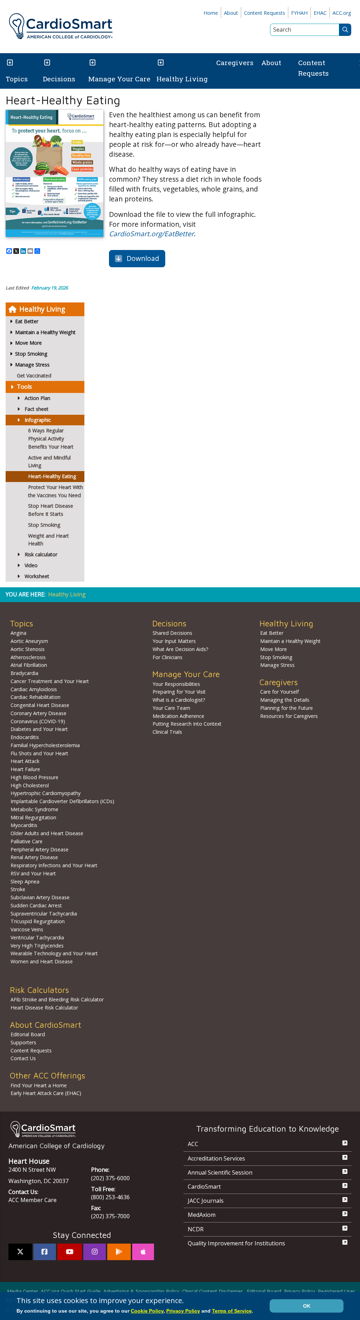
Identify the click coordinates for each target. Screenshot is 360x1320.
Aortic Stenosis (28, 649)
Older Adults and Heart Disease (47, 833)
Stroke (18, 889)
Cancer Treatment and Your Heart (50, 681)
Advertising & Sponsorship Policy (141, 1291)
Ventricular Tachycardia (37, 937)
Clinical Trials (167, 731)
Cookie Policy (147, 1311)
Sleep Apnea (25, 881)
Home (211, 13)
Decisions (59, 78)
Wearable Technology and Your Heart (54, 953)
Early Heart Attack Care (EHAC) (46, 1093)
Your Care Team (171, 708)
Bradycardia (24, 673)
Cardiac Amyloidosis (34, 689)
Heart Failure (25, 769)
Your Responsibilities (176, 684)
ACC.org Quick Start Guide (71, 1291)
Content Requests (264, 13)
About (231, 13)
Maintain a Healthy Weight (290, 641)
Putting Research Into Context (187, 723)
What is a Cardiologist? (179, 699)
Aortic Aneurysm (29, 641)
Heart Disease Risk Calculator (44, 1007)
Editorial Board (28, 1034)
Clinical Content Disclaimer (212, 1291)
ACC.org (342, 13)
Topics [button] (17, 78)
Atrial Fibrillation (29, 665)
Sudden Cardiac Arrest (36, 905)
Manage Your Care (119, 78)
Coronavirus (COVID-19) (38, 721)
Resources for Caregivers (289, 716)
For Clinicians (167, 657)
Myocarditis (24, 825)
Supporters (23, 1042)
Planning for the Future (286, 708)
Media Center (22, 1291)
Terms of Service (232, 1311)
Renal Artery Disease (34, 857)
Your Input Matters (174, 641)
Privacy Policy (299, 1291)
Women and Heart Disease (42, 961)
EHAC (320, 13)
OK (306, 1306)
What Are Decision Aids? (180, 649)
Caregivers (234, 62)
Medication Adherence (178, 716)
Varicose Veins (27, 929)
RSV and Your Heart (33, 873)
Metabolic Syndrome (34, 809)
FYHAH (299, 13)
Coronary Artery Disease (38, 713)
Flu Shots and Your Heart (39, 753)
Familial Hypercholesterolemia (45, 745)
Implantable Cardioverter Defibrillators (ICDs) (62, 801)
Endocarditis (25, 737)
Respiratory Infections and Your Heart (54, 865)
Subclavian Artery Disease (40, 897)
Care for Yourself (279, 691)
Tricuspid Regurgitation (38, 921)
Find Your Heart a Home (39, 1085)
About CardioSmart (45, 1025)
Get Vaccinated (34, 375)
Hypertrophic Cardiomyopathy (46, 793)
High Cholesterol (30, 785)
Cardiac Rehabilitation (35, 697)
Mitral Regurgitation (33, 817)
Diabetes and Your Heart (39, 729)
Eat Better (271, 633)
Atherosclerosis (28, 657)
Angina (18, 633)
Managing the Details (284, 699)
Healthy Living (182, 78)
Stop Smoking (276, 657)
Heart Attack (25, 761)
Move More (273, 649)
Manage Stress (277, 665)
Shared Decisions (172, 633)
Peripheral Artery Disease (40, 849)
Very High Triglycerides (37, 945)
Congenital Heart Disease (40, 705)
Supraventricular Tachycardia (44, 913)
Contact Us (23, 1058)
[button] (9, 63)
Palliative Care (27, 841)
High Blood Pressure (34, 777)
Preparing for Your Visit (179, 691)
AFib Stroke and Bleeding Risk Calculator (57, 999)
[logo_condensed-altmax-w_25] (81, 1129)
